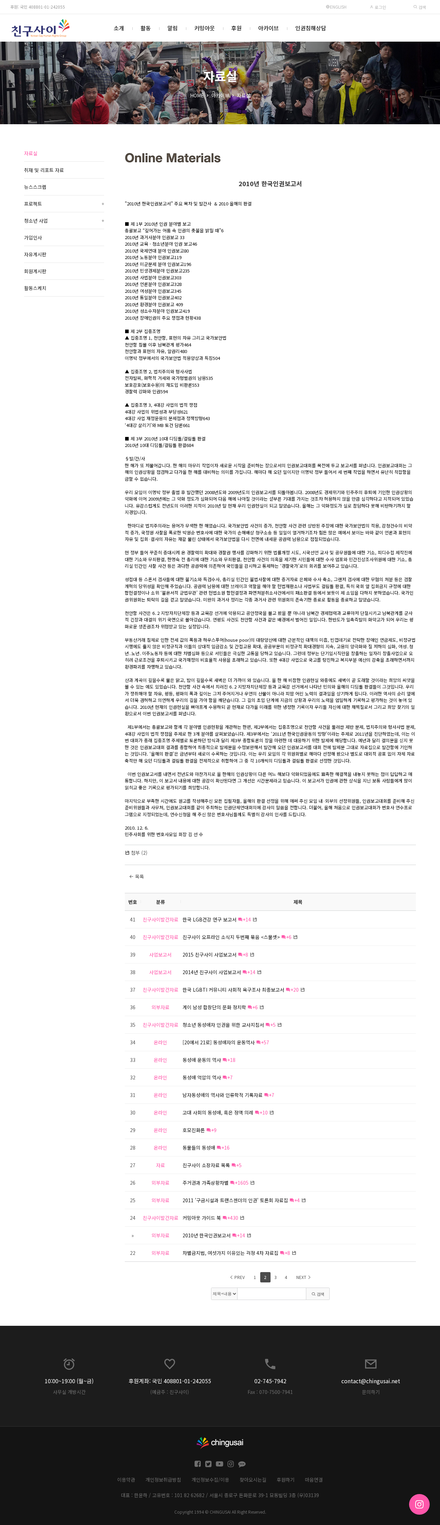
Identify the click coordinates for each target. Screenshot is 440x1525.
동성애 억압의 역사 (202, 1077)
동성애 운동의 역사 (202, 1059)
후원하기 (286, 1479)
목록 (139, 876)
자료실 (243, 95)
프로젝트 (64, 203)
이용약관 (126, 1479)
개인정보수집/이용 (210, 1479)
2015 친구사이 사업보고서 (209, 954)
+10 (264, 1112)
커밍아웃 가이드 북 (202, 1217)
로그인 (380, 7)
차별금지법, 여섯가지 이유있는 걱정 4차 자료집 (230, 1252)
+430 (232, 1217)
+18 (231, 1059)
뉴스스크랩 (35, 186)
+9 (214, 1130)
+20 (294, 989)
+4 (297, 1200)
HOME (197, 95)
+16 (225, 1147)
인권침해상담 (310, 28)
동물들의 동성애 (199, 1147)
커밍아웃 (204, 28)
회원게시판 (35, 271)
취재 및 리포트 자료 (44, 170)
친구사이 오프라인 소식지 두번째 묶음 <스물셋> (231, 937)
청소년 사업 (64, 220)
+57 (265, 1042)
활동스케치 (35, 288)
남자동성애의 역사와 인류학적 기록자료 (223, 1094)
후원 (236, 28)
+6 (289, 937)
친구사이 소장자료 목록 (206, 1165)
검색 (421, 7)
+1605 (242, 1182)
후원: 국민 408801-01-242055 (37, 7)
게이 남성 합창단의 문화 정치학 (214, 1007)
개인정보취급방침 (163, 1479)
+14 (247, 919)
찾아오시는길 (253, 1479)
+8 (245, 954)
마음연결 (314, 1479)
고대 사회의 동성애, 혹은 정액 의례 (218, 1112)
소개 (119, 28)
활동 (146, 28)
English (338, 7)
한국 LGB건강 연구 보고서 (209, 919)
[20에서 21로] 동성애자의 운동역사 (219, 1042)
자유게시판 (35, 254)
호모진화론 (194, 1130)
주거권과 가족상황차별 (206, 1182)
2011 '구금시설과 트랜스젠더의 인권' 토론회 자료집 (235, 1200)
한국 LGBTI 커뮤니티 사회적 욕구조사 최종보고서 (233, 989)
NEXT (301, 1277)
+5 (273, 1024)
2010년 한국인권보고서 (270, 183)
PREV (239, 1277)
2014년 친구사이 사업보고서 (212, 972)
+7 (230, 1077)
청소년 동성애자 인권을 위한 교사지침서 (223, 1024)
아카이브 (268, 28)
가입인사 (33, 237)
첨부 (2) (139, 852)
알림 (172, 28)
